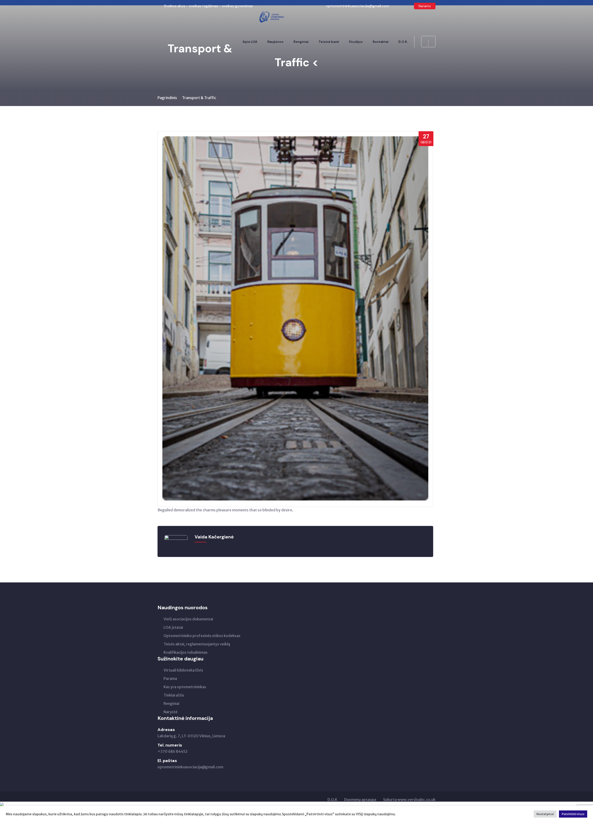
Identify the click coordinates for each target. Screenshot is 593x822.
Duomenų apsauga (360, 799)
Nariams (425, 6)
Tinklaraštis (174, 695)
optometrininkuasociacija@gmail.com (190, 767)
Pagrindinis (167, 97)
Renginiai (301, 42)
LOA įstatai (173, 627)
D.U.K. (403, 42)
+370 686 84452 (173, 751)
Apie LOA (250, 42)
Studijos (356, 42)
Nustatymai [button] (545, 814)
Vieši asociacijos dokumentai (188, 619)
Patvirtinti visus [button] (573, 814)
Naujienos (275, 42)
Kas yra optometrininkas (185, 686)
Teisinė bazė (329, 42)
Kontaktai (380, 42)
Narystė (170, 711)
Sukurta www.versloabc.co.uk (409, 799)
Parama (170, 678)
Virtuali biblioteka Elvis (183, 670)
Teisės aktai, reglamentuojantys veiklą (197, 644)
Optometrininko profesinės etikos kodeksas (202, 635)
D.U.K (332, 799)
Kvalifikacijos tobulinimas (186, 652)
